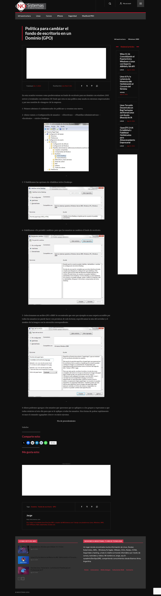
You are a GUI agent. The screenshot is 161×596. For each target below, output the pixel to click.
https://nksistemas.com (33, 519)
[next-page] (22, 578)
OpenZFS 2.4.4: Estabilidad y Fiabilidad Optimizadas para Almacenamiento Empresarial (127, 135)
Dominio (34, 507)
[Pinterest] (92, 86)
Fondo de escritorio (45, 507)
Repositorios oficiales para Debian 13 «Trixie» (47, 547)
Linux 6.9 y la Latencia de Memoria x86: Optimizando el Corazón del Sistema (127, 82)
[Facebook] (82, 86)
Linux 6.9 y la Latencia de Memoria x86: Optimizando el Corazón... (54, 557)
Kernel (122, 92)
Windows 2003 (133, 39)
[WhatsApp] (97, 86)
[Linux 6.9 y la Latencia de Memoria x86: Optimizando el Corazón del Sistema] (23, 560)
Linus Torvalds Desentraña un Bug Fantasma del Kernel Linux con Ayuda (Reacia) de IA (127, 111)
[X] (87, 86)
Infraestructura (120, 39)
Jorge (29, 515)
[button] (109, 3)
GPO (54, 507)
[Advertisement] (66, 63)
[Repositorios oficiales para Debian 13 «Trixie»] (23, 549)
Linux (122, 70)
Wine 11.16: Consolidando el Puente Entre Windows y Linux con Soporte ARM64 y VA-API (127, 60)
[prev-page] (19, 578)
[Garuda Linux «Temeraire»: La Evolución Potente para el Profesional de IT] (23, 570)
